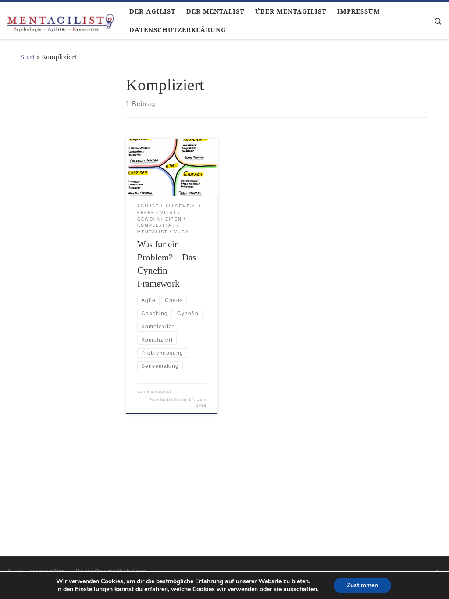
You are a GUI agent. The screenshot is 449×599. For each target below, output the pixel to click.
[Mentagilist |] (61, 20)
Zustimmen (362, 585)
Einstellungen (94, 589)
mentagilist (159, 391)
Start (28, 57)
